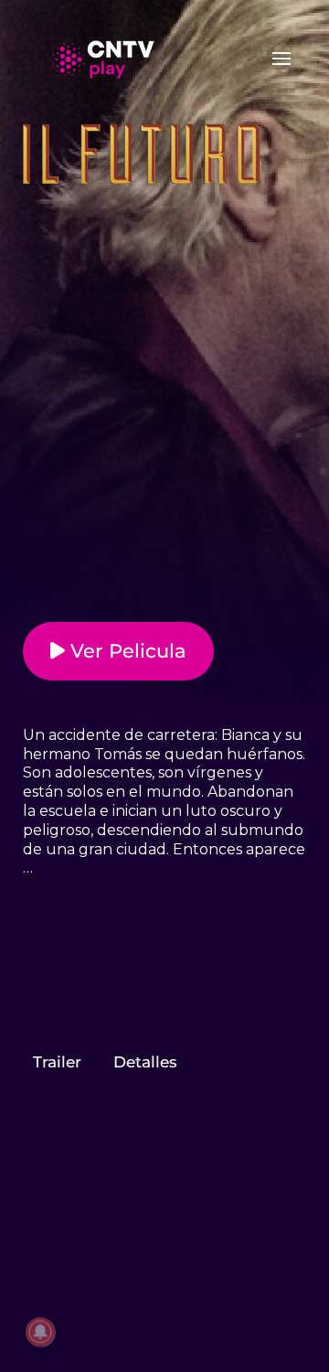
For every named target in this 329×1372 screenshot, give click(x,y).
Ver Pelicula (125, 650)
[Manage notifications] (40, 1331)
